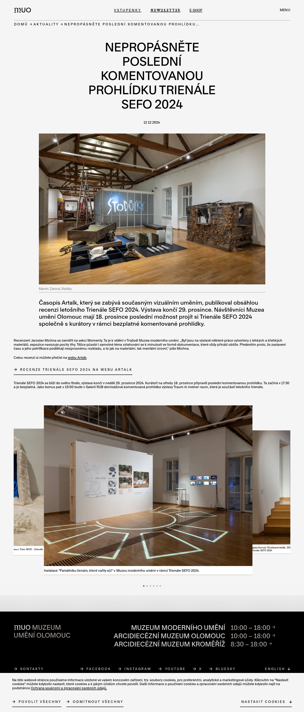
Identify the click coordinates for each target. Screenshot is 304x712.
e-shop (195, 10)
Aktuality (46, 24)
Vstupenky (127, 10)
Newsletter (165, 10)
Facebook (98, 669)
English (275, 669)
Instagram (138, 669)
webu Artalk (77, 357)
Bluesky (226, 669)
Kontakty (32, 669)
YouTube (175, 669)
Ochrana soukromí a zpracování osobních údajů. (69, 688)
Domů (21, 24)
